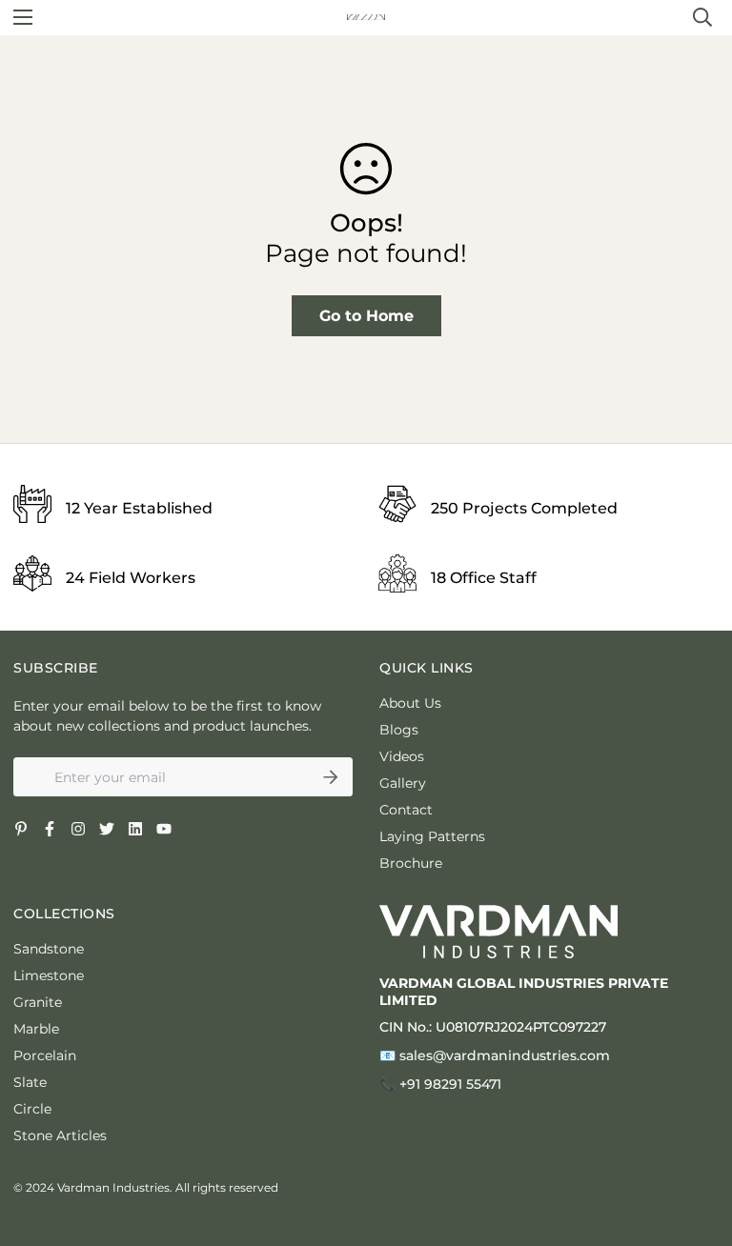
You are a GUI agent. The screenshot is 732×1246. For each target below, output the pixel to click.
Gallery (402, 783)
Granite (37, 1002)
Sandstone (48, 948)
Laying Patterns (432, 836)
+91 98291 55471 (450, 1084)
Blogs (398, 729)
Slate (30, 1082)
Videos (401, 756)
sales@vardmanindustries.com (504, 1055)
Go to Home (366, 316)
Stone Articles (60, 1135)
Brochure (410, 863)
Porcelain (44, 1055)
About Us (410, 703)
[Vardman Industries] (366, 17)
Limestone (48, 975)
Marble (36, 1028)
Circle (32, 1108)
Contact (406, 809)
